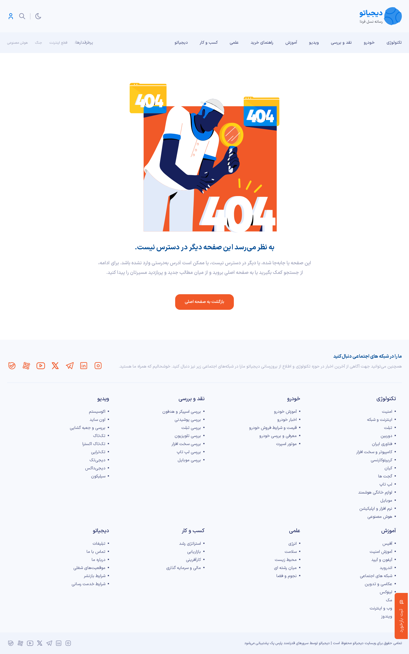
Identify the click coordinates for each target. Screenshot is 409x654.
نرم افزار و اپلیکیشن (375, 509)
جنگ (38, 42)
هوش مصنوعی (17, 42)
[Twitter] (55, 366)
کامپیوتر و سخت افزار (374, 452)
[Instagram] (98, 366)
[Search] (22, 16)
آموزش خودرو (285, 412)
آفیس (387, 544)
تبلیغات (99, 544)
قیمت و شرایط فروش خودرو (273, 428)
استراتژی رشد (190, 544)
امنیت (387, 412)
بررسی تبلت (191, 428)
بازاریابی (194, 552)
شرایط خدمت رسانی (88, 584)
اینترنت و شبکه (379, 420)
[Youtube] (41, 366)
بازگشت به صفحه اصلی (204, 302)
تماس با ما (96, 552)
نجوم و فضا (286, 576)
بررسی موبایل (189, 460)
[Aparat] (26, 366)
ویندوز (386, 616)
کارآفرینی (193, 560)
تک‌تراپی (98, 452)
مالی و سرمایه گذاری (183, 568)
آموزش (291, 43)
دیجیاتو (181, 43)
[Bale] (12, 366)
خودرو (369, 43)
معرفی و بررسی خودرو (278, 436)
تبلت (388, 428)
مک (389, 600)
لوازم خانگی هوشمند (375, 492)
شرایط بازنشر (94, 576)
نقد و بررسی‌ (341, 43)
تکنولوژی (394, 43)
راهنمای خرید (262, 43)
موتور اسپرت (286, 444)
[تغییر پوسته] (38, 16)
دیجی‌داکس (95, 468)
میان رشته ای (285, 568)
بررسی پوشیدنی (188, 420)
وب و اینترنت (381, 608)
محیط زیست (286, 560)
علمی (234, 43)
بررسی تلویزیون (188, 436)
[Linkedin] (84, 366)
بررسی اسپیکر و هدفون (181, 412)
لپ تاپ (385, 484)
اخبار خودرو (287, 420)
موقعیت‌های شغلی (89, 568)
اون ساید (97, 420)
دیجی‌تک (97, 460)
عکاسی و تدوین (378, 584)
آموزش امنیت (381, 552)
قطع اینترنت (58, 42)
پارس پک (276, 643)
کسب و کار (209, 43)
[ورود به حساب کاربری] (10, 16)
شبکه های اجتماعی (376, 576)
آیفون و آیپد (381, 560)
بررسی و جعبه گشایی (87, 428)
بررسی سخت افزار (186, 444)
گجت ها (385, 476)
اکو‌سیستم (97, 412)
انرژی (292, 544)
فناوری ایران (382, 444)
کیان (388, 468)
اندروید (386, 568)
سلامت (291, 552)
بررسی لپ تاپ (189, 452)
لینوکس (386, 592)
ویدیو (314, 43)
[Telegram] (69, 366)
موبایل (386, 500)
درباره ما (98, 560)
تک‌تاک (99, 436)
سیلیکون (98, 476)
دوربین (386, 436)
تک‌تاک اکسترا (93, 444)
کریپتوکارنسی (381, 460)
